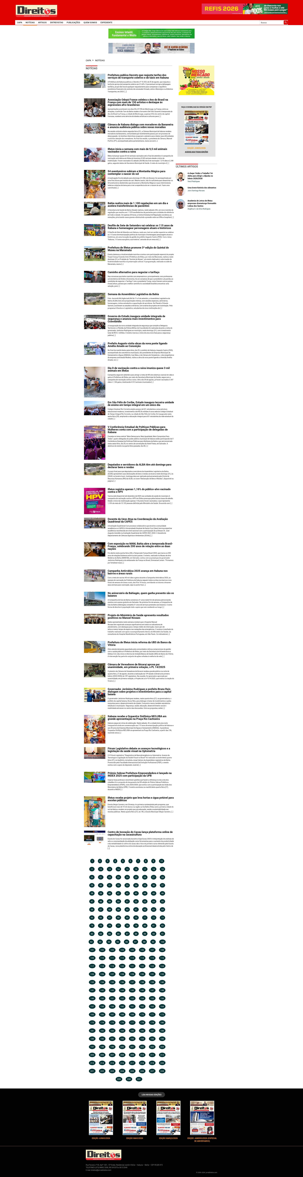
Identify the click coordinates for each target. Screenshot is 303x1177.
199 (112, 1046)
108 (162, 950)
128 (122, 974)
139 (152, 982)
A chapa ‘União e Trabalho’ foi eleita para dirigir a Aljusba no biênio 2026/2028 (200, 176)
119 (112, 966)
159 (112, 1006)
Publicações (73, 22)
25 (136, 877)
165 (92, 1014)
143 (112, 990)
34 (136, 885)
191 (112, 1038)
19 (162, 869)
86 (118, 933)
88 (136, 933)
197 (92, 1046)
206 (102, 1054)
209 (132, 1054)
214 (102, 1063)
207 (112, 1054)
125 (92, 974)
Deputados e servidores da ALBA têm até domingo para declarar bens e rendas (139, 466)
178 (142, 1022)
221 (92, 1071)
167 (112, 1014)
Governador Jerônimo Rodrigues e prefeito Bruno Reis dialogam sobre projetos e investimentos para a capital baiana (139, 691)
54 (153, 901)
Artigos (42, 22)
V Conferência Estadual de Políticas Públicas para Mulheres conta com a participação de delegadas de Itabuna (138, 429)
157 (92, 1006)
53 (145, 901)
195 (152, 1038)
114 (142, 958)
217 (132, 1063)
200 (122, 1046)
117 (92, 966)
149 (92, 998)
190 (102, 1038)
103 (112, 950)
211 (152, 1054)
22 (109, 877)
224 (122, 1071)
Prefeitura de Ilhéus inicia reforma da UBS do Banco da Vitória (139, 644)
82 (162, 925)
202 (142, 1046)
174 (102, 1022)
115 (152, 958)
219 (152, 1063)
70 (136, 917)
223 (112, 1071)
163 (152, 1006)
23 (118, 877)
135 (112, 982)
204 (162, 1046)
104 (122, 950)
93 (100, 941)
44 (145, 893)
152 (122, 998)
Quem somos (90, 22)
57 (101, 909)
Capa (19, 22)
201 (132, 1046)
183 (112, 1030)
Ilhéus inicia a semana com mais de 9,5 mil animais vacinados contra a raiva (137, 150)
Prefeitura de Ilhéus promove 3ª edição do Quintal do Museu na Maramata (138, 249)
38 (92, 893)
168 (122, 1014)
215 (112, 1063)
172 (162, 1014)
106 (142, 950)
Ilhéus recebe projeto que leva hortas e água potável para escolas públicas (141, 799)
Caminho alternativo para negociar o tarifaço (133, 272)
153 (132, 998)
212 (162, 1054)
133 (92, 982)
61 (136, 909)
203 (152, 1046)
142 (102, 990)
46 (162, 893)
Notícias (30, 22)
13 (109, 869)
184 (122, 1030)
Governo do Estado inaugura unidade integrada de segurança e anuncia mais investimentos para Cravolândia (136, 318)
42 (127, 893)
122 (142, 966)
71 (145, 917)
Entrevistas (56, 22)
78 (127, 925)
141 (92, 990)
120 (122, 966)
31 (109, 885)
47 (92, 901)
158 (102, 1006)
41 (118, 893)
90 (153, 933)
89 (145, 933)
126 (102, 974)
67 (109, 917)
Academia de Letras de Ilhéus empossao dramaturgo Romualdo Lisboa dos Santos (202, 203)
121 (132, 966)
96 (126, 941)
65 (92, 917)
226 (142, 1071)
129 (132, 974)
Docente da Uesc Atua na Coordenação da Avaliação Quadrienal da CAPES (138, 520)
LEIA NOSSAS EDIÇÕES (151, 1094)
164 (162, 1006)
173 (92, 1022)
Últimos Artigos (187, 166)
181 (92, 1030)
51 (127, 901)
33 (127, 885)
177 (132, 1022)
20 (92, 877)
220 (162, 1063)
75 (101, 925)
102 (102, 950)
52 (136, 901)
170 (142, 1014)
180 (162, 1022)
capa (89, 60)
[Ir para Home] (36, 10)
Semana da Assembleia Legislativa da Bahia (133, 294)
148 (162, 990)
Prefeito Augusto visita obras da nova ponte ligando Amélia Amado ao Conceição (137, 345)
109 (92, 958)
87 (127, 933)
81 (153, 925)
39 (101, 893)
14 (118, 869)
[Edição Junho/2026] (196, 127)
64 (162, 909)
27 (153, 877)
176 (122, 1022)
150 (102, 998)
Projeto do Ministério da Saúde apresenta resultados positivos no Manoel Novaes (138, 616)
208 (122, 1054)
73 (162, 917)
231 (139, 1079)
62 (145, 909)
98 (144, 941)
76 (109, 925)
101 (92, 950)
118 (102, 966)
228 (162, 1071)
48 (101, 901)
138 (142, 982)
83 (92, 933)
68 (118, 917)
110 (102, 958)
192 (122, 1038)
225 (132, 1071)
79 (136, 925)
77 (118, 925)
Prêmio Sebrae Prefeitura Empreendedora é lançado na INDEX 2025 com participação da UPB (140, 774)
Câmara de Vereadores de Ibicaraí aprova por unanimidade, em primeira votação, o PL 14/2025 (136, 666)
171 (152, 1014)
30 (101, 885)
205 (92, 1054)
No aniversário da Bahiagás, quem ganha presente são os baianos (141, 594)
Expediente (106, 22)
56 (92, 909)
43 (136, 893)
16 (136, 869)
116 (162, 958)
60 (127, 909)
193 (132, 1038)
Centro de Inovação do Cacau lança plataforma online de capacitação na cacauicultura (140, 833)
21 (101, 877)
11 (92, 869)
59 (118, 909)
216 (122, 1063)
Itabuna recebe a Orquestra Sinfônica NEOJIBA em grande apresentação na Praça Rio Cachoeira (137, 717)
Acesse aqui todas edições (196, 152)
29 (92, 885)
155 (152, 998)
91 (162, 933)
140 (162, 982)
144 (122, 990)
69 (127, 917)
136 (122, 982)
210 (142, 1054)
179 (152, 1022)
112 (122, 958)
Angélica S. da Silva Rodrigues (199, 209)
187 (152, 1030)
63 (153, 909)
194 (142, 1038)
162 (142, 1006)
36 (153, 885)
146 (142, 990)
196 (162, 1038)
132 (162, 974)
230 (129, 1079)
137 (132, 982)
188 (162, 1030)
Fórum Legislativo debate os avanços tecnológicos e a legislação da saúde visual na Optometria (139, 750)
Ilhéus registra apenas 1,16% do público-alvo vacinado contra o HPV (139, 490)
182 (102, 1030)
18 (153, 869)
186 (142, 1030)
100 (162, 941)
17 (145, 869)
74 (92, 925)
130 (142, 974)
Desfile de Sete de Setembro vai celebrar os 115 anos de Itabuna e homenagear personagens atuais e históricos (140, 227)
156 (162, 998)
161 (132, 1006)
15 (127, 869)
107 (152, 950)
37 (162, 885)
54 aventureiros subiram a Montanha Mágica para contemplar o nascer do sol (136, 172)
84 (101, 933)
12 (101, 869)
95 (118, 941)
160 (122, 1006)
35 (145, 885)
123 (152, 966)
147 (152, 990)
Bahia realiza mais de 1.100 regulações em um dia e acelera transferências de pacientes (138, 204)
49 (109, 901)
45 (153, 893)
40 (109, 893)
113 (132, 958)
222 (102, 1071)
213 (92, 1063)
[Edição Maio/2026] (135, 1118)
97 (135, 941)
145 (132, 990)
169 (132, 1014)
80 (145, 925)
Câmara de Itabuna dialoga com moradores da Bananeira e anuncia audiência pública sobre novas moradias (140, 126)
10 (161, 861)
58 (109, 909)
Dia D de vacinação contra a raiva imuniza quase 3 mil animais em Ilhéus (139, 369)
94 (109, 941)
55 (162, 901)
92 (91, 941)
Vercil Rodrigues (194, 181)
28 (162, 877)
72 (153, 917)
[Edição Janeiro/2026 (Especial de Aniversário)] (202, 1118)
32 (118, 885)
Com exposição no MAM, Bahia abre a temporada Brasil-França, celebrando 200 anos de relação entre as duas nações (140, 546)
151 (112, 998)
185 (132, 1030)
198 (102, 1046)
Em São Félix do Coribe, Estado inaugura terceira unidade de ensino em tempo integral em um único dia (141, 404)
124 (162, 966)
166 (102, 1014)
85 (109, 933)
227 (152, 1071)
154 (142, 998)
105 (132, 950)
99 (153, 941)
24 (127, 877)
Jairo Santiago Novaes (196, 190)
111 (112, 958)
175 (112, 1022)
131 (152, 974)
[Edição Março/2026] (168, 1118)
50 (118, 901)
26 (145, 877)
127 (112, 974)
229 (119, 1079)
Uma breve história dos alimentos (202, 187)
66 (101, 917)
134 (102, 982)
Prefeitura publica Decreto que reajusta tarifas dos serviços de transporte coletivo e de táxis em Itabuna (138, 76)
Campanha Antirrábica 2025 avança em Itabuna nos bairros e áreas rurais (138, 572)
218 (142, 1063)
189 (92, 1038)
